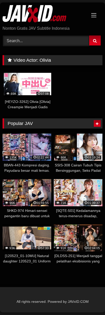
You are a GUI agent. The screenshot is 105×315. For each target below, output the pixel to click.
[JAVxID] (43, 14)
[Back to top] (89, 300)
